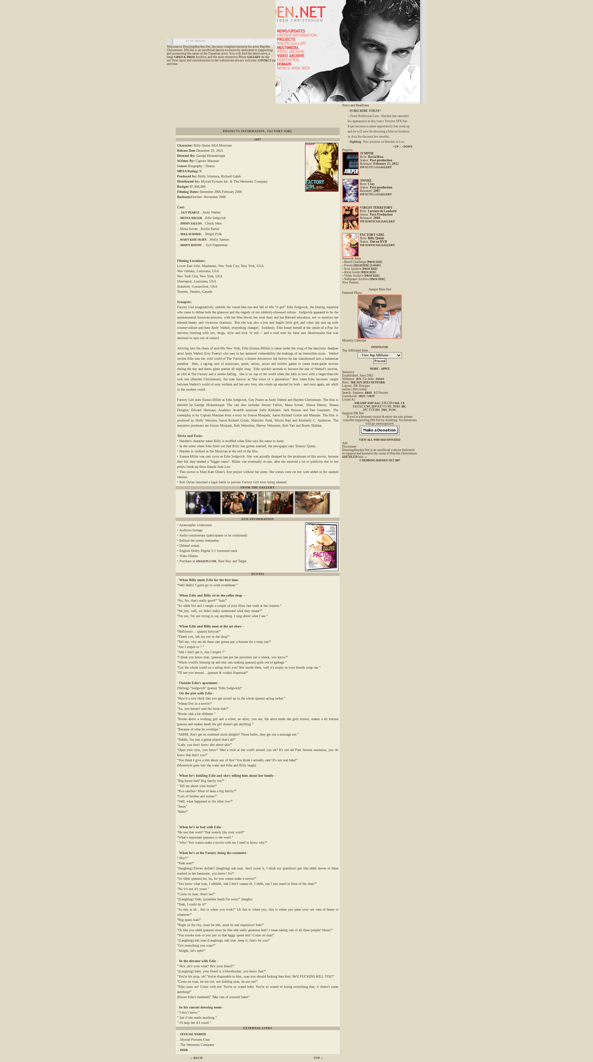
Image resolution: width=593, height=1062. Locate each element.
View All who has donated (379, 439)
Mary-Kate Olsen (193, 239)
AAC (377, 403)
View (371, 396)
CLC (360, 406)
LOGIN (375, 265)
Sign (362, 396)
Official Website (193, 1034)
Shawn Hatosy (191, 245)
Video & (180, 57)
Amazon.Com (206, 561)
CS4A (396, 403)
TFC (378, 410)
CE (403, 403)
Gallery (253, 57)
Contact (264, 60)
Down (408, 146)
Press (191, 57)
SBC (403, 406)
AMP (363, 403)
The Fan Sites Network (367, 382)
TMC (384, 410)
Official (374, 221)
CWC (367, 406)
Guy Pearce (190, 212)
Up (396, 146)
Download (379, 347)
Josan (379, 379)
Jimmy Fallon (191, 223)
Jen (358, 379)
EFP (374, 406)
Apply (385, 368)
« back (197, 1058)
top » (318, 1058)
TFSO (396, 406)
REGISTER (361, 265)
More (374, 368)
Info (363, 167)
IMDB (184, 1050)
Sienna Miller (191, 218)
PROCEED (374, 262)
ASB (356, 403)
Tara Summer (190, 234)
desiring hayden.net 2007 (381, 460)
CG (355, 406)
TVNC (392, 410)
